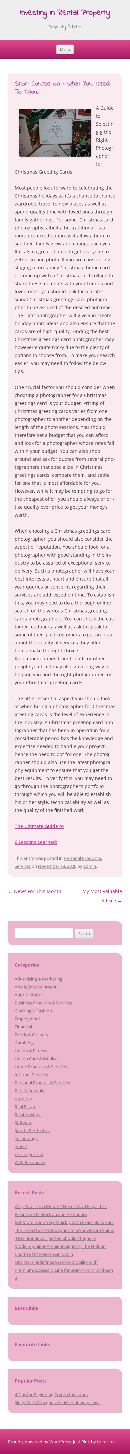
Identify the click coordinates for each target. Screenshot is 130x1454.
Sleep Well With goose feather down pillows (57, 1402)
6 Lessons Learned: (36, 842)
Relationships (28, 1115)
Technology (26, 1138)
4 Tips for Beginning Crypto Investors (51, 1394)
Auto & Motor (28, 995)
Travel (21, 1146)
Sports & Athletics (32, 1130)
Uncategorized (29, 1154)
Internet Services (31, 1075)
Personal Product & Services (42, 1083)
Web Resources (30, 1162)
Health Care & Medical (36, 1059)
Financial (23, 1027)
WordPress (60, 1442)
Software (23, 1122)
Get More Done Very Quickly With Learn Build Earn (64, 1222)
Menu (65, 49)
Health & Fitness (31, 1051)
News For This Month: (35, 891)
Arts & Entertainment (36, 987)
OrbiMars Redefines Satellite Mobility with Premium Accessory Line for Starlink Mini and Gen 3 (64, 1270)
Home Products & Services (41, 1067)
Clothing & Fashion (33, 1011)
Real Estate (25, 1107)
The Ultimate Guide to (39, 826)
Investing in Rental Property (65, 13)
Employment (27, 1019)
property (23, 1099)
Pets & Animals (29, 1091)
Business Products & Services (43, 1003)
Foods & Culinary (31, 1035)
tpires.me (106, 1442)
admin (89, 866)
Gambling (24, 1043)
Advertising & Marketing (38, 979)
